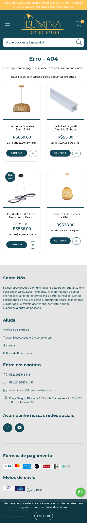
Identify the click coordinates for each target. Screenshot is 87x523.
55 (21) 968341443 (21, 382)
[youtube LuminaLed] (19, 427)
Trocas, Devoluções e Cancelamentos (27, 338)
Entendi (43, 516)
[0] (78, 25)
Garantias (9, 345)
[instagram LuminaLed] (7, 427)
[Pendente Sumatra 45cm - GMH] (33, 153)
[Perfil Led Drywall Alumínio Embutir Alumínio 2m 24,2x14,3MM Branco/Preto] (76, 153)
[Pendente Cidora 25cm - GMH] (76, 241)
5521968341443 (19, 375)
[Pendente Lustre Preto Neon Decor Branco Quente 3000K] (33, 245)
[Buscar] (79, 42)
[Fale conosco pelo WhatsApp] (80, 492)
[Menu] (7, 24)
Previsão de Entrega (16, 330)
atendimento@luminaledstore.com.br (32, 390)
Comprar (60, 153)
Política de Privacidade (17, 353)
